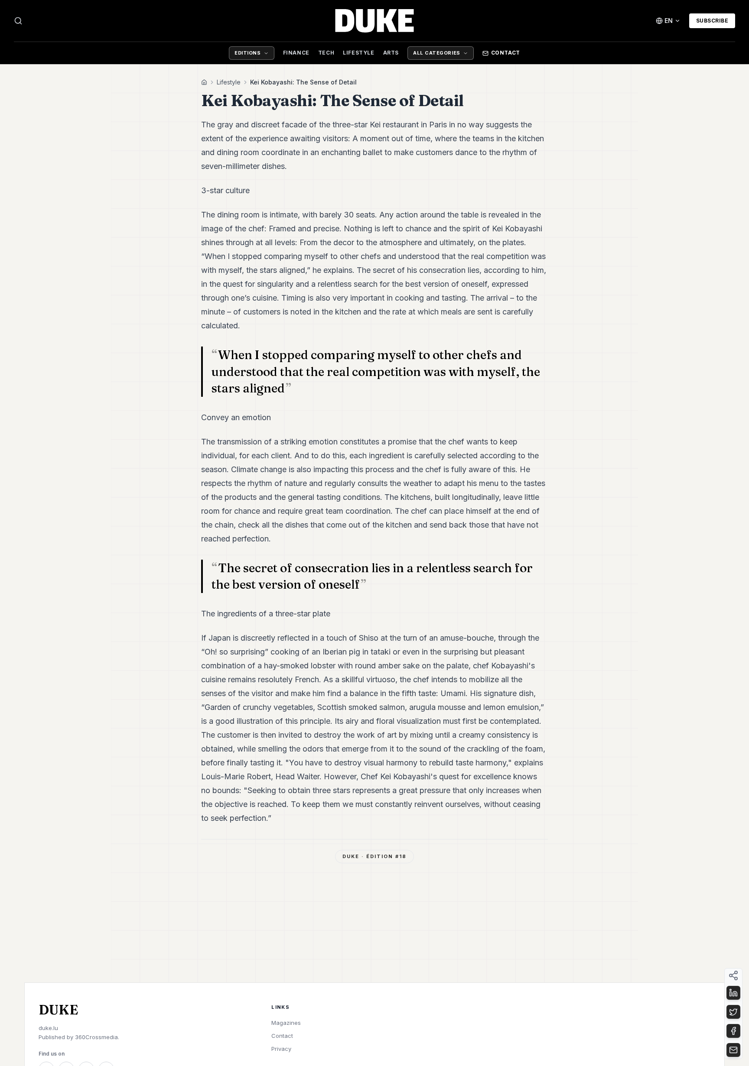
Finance (296, 52)
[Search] (18, 20)
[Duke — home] (374, 21)
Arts (391, 52)
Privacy (281, 1048)
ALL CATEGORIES (436, 53)
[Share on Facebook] (733, 1031)
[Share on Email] (733, 1050)
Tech (326, 52)
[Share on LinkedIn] (733, 993)
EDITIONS (247, 53)
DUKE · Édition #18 (374, 856)
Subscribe (712, 20)
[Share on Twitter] (733, 1012)
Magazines (286, 1022)
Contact (505, 52)
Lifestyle (358, 52)
